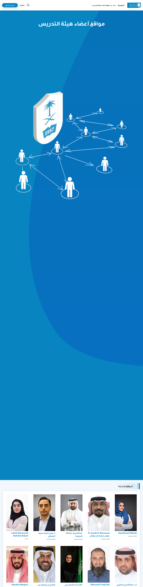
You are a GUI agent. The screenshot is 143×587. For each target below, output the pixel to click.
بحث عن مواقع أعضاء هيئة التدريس (104, 5)
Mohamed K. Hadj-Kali (100, 584)
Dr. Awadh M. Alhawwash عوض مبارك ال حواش (99, 534)
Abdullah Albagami (20, 584)
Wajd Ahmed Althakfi (127, 533)
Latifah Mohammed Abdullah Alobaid (19, 534)
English (22, 5)
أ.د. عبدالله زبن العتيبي (127, 584)
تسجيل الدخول (10, 5)
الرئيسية (121, 5)
